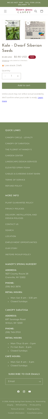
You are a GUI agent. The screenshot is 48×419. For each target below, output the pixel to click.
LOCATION (10, 236)
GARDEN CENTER (14, 156)
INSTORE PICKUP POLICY (18, 255)
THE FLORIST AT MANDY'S (18, 150)
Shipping (5, 60)
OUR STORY (11, 249)
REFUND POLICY (13, 186)
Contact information (16, 413)
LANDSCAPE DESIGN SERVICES (21, 162)
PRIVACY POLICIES (14, 209)
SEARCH (9, 230)
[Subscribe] (40, 381)
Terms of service (17, 409)
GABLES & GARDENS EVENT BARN (22, 174)
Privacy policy (35, 405)
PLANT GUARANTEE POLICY (19, 203)
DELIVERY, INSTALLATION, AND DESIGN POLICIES (21, 216)
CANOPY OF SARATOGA (17, 144)
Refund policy (21, 405)
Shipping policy (33, 409)
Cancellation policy (34, 413)
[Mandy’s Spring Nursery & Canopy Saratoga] (24, 11)
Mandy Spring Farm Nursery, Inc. (22, 401)
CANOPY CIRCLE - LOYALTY (19, 138)
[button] (5, 11)
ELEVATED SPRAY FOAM (17, 168)
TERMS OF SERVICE (15, 180)
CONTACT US (12, 224)
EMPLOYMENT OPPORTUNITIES (21, 242)
